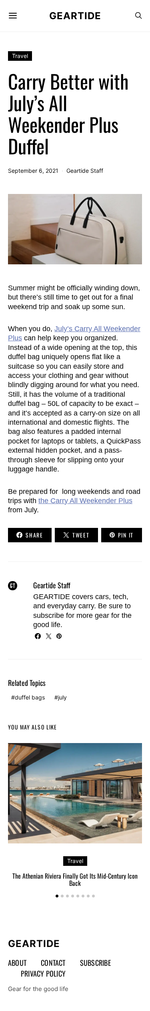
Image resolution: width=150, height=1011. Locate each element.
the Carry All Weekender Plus (85, 501)
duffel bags (30, 697)
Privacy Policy (43, 973)
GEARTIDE (75, 16)
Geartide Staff (84, 170)
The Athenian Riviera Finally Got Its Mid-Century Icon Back (75, 879)
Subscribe (95, 962)
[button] (57, 896)
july (62, 697)
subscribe (48, 615)
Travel (20, 55)
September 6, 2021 (33, 170)
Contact (53, 962)
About (17, 962)
